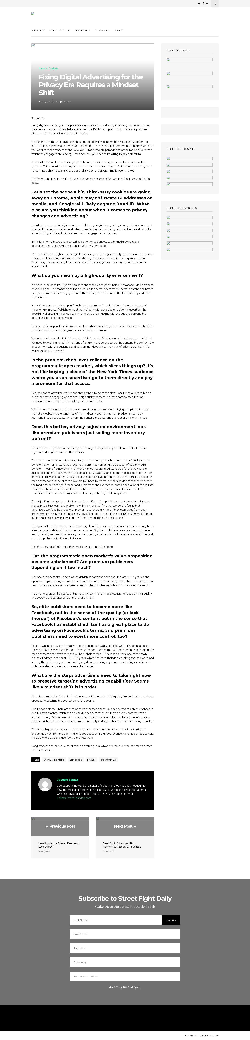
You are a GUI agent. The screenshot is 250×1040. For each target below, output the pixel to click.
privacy (91, 759)
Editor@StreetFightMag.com (74, 798)
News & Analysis (48, 68)
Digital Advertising (54, 759)
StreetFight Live (60, 30)
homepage (75, 759)
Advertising (82, 30)
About (118, 30)
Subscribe (38, 30)
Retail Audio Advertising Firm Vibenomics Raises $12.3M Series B (122, 845)
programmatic (108, 759)
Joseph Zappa (63, 101)
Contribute (102, 30)
